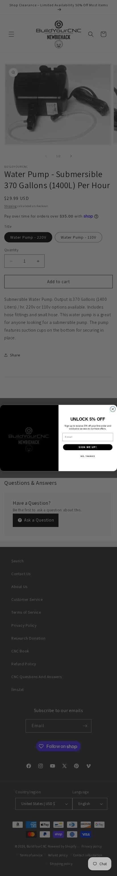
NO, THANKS (88, 456)
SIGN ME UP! (88, 447)
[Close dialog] (113, 409)
